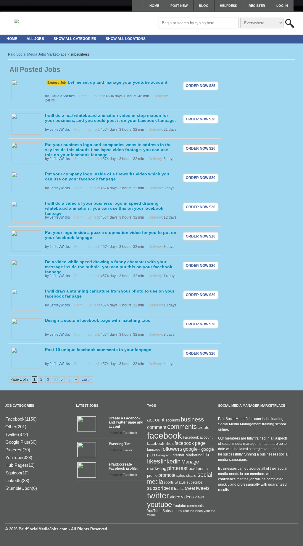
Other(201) (15, 426)
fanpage (153, 450)
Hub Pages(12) (20, 465)
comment (156, 427)
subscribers (160, 488)
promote (166, 475)
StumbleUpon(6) (21, 488)
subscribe (194, 482)
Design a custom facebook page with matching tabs (97, 320)
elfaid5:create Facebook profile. (123, 466)
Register (257, 5)
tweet (190, 488)
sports (169, 482)
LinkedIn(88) (17, 480)
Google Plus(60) (21, 442)
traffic (179, 489)
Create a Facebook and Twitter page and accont (126, 422)
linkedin (170, 461)
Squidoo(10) (17, 472)
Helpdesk (228, 5)
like (207, 454)
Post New (179, 5)
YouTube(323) (18, 457)
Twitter (127, 450)
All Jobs (35, 39)
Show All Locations (126, 39)
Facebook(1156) (21, 418)
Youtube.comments (188, 506)
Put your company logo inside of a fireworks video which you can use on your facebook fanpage (107, 176)
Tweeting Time (121, 444)
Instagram (163, 455)
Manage (190, 462)
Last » (86, 379)
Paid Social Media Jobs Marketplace (37, 54)
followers (171, 449)
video (175, 497)
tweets (202, 488)
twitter (158, 495)
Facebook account (197, 437)
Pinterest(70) (17, 449)
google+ (191, 449)
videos (187, 496)
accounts (172, 420)
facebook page (190, 443)
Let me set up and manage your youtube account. (118, 82)
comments (182, 426)
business (192, 419)
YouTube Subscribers (164, 511)
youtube (159, 504)
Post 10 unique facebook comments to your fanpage (98, 349)
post (192, 468)
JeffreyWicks (60, 129)
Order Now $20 (200, 119)
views (199, 497)
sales (180, 476)
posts (203, 468)
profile (152, 475)
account (156, 420)
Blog (204, 5)
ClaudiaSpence (62, 96)
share (191, 475)
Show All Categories (75, 39)
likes (153, 461)
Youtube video (193, 511)
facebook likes (160, 443)
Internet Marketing (186, 455)
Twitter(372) (16, 434)
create (203, 427)
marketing (156, 468)
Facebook (130, 432)
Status (180, 482)
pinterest (177, 468)
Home (154, 5)
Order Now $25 (200, 86)
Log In (282, 5)
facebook (164, 435)
